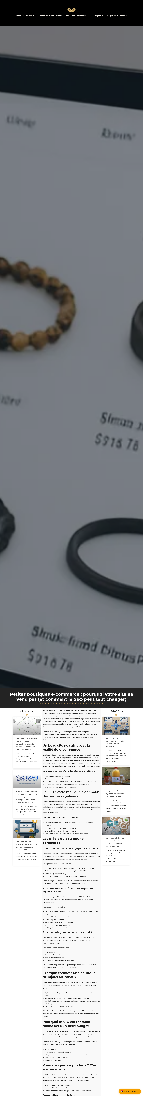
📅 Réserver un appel (129, 1091)
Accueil (19, 16)
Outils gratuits (110, 16)
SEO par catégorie (94, 16)
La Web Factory (53, 732)
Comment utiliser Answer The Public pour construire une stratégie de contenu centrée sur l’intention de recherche (26, 743)
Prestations (27, 16)
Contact (122, 16)
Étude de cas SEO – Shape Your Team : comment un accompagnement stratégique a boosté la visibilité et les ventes (26, 796)
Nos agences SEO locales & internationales (68, 16)
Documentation (41, 16)
